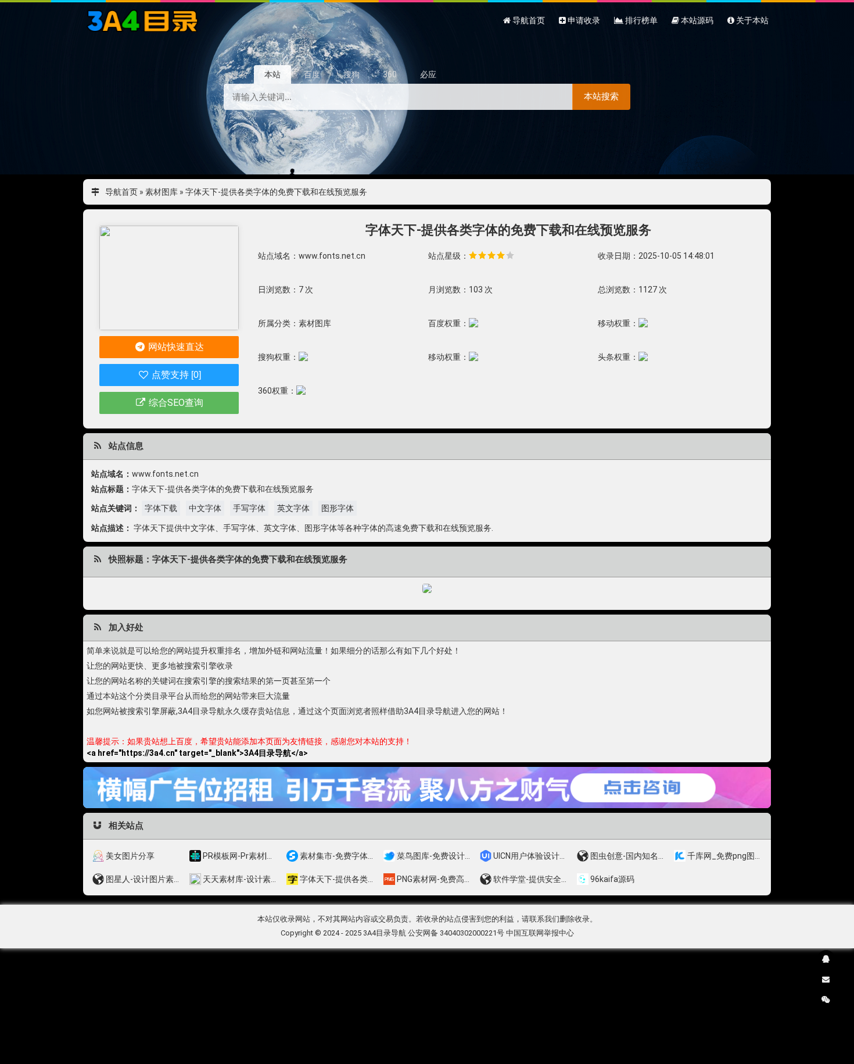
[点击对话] (427, 787)
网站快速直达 (175, 346)
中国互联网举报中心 (540, 933)
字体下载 (161, 508)
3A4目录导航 (384, 933)
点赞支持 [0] (175, 375)
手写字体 (249, 508)
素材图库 (161, 192)
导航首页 (121, 192)
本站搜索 (601, 96)
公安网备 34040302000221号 (456, 933)
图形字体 (337, 508)
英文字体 (293, 508)
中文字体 (205, 508)
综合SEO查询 (174, 402)
